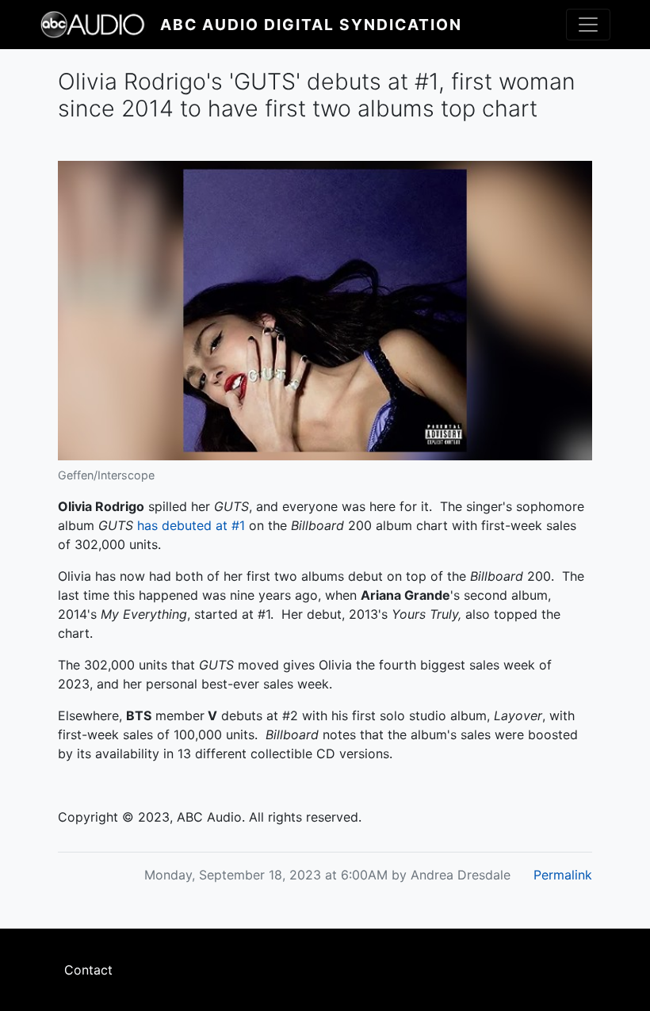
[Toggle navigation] (588, 24)
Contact (88, 970)
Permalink (562, 875)
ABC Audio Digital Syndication (311, 24)
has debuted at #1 (191, 525)
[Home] (100, 24)
